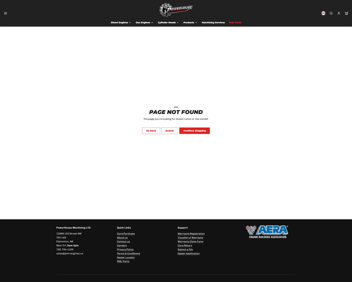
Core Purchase (126, 233)
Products (188, 22)
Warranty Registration (191, 233)
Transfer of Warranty (190, 237)
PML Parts (235, 22)
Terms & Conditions (128, 253)
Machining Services (213, 22)
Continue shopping (194, 130)
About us (122, 237)
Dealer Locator (126, 257)
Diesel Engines (119, 22)
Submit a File (185, 249)
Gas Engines (143, 22)
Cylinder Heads (167, 22)
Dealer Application (189, 253)
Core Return (185, 245)
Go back (151, 130)
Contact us (123, 241)
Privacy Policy (125, 249)
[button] (5, 13)
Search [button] (170, 130)
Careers (122, 245)
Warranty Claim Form (190, 241)
